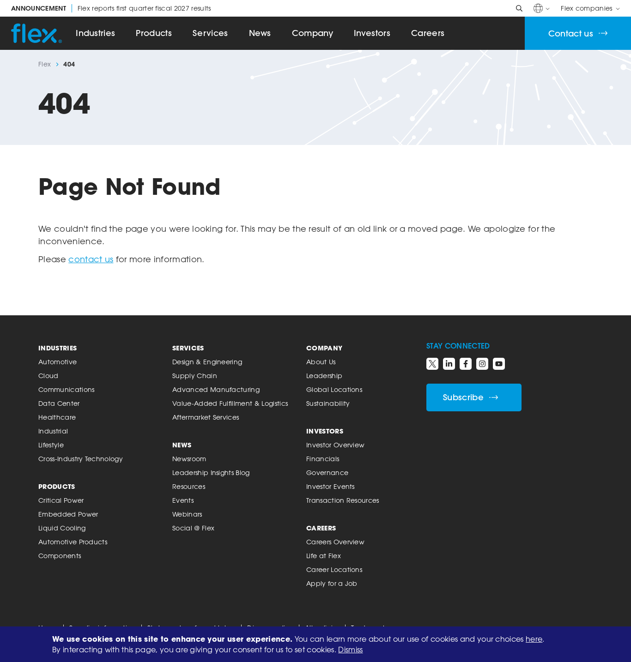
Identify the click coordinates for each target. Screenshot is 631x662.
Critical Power (61, 500)
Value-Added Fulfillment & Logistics (230, 403)
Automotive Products (72, 542)
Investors (372, 33)
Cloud (48, 375)
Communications (66, 389)
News (260, 33)
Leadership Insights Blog (211, 472)
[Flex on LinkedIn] (449, 364)
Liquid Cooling (61, 528)
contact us (90, 259)
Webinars (187, 514)
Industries (95, 33)
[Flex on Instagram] (482, 364)
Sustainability (328, 403)
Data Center (59, 403)
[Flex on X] (432, 364)
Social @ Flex (193, 528)
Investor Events (330, 486)
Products (154, 33)
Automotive (57, 362)
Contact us (570, 33)
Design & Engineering (207, 362)
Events (183, 500)
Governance (327, 472)
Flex (44, 64)
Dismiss (350, 649)
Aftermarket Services (205, 417)
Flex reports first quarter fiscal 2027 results (111, 8)
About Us (321, 362)
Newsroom (189, 459)
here (534, 639)
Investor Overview (335, 445)
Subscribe (463, 397)
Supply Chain (194, 375)
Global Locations (334, 389)
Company (312, 33)
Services (210, 33)
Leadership (324, 375)
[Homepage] (36, 33)
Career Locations (334, 569)
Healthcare (57, 417)
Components (59, 556)
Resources (188, 486)
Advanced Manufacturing (216, 389)
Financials (322, 459)
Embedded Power (68, 514)
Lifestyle (51, 445)
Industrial (53, 431)
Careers (427, 33)
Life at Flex (323, 556)
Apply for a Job (332, 583)
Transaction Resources (342, 500)
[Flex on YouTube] (499, 364)
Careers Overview (335, 542)
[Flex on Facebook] (466, 364)
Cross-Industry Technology (80, 459)
